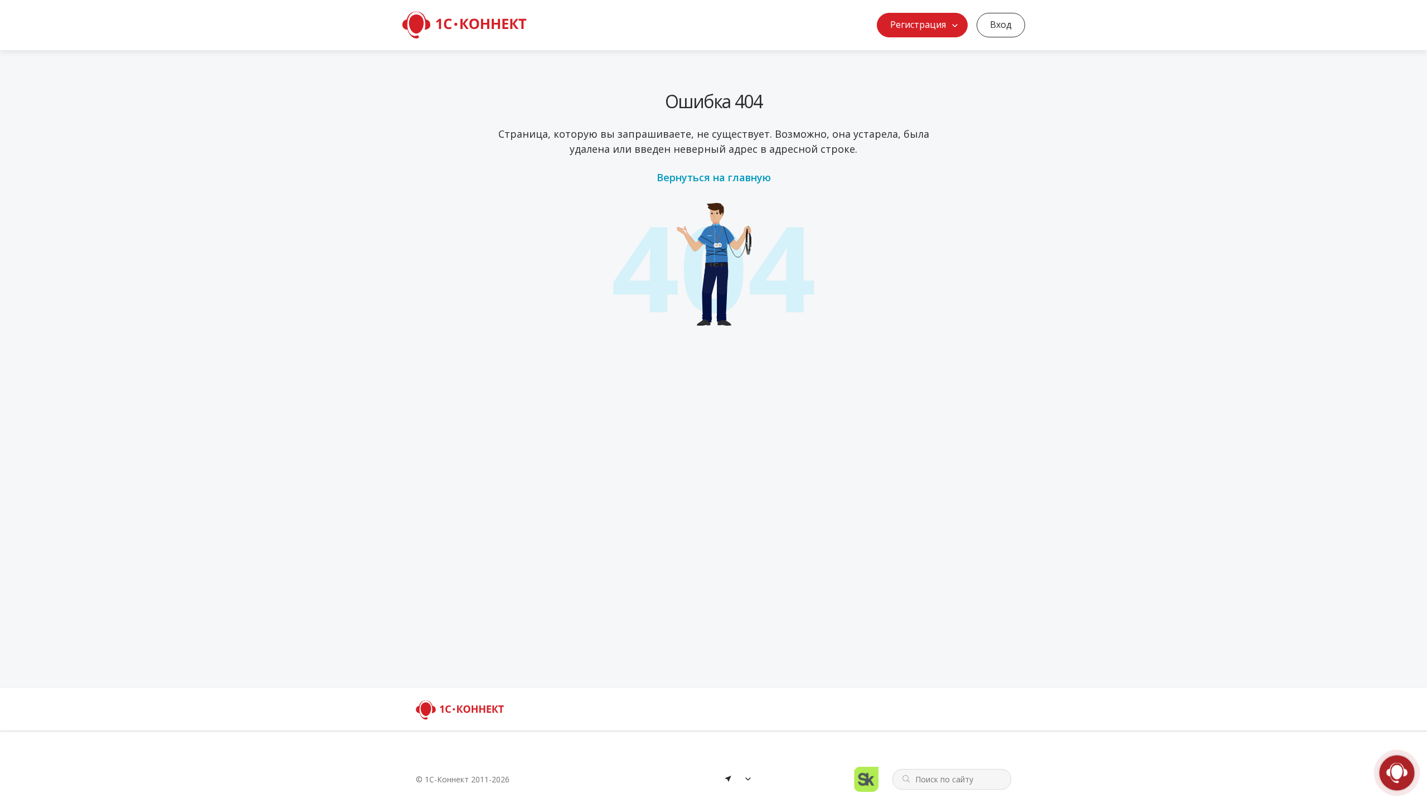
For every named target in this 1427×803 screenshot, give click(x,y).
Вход (1001, 24)
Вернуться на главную (714, 177)
